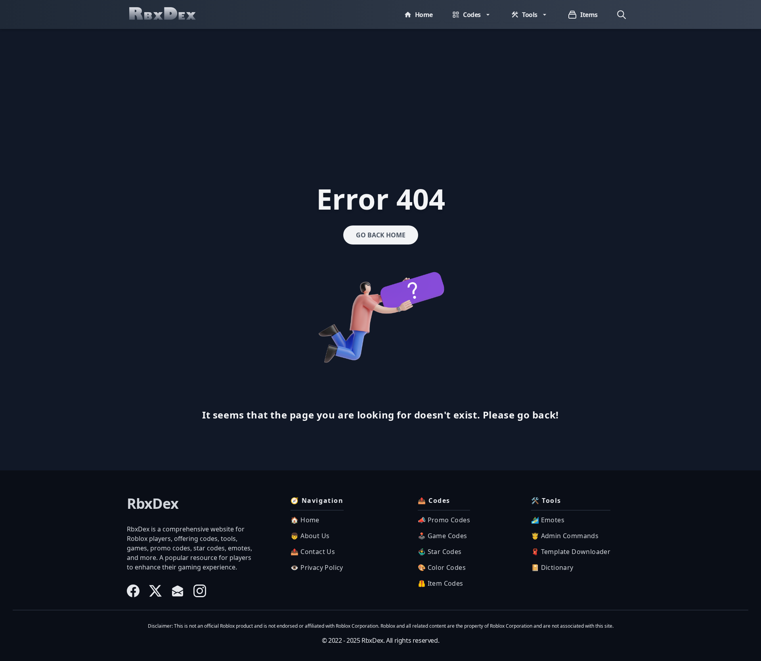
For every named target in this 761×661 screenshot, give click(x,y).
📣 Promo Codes (444, 520)
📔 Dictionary (552, 567)
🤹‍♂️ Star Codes (440, 551)
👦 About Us (310, 535)
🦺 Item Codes (440, 583)
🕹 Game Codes (442, 535)
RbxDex (152, 504)
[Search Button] (621, 15)
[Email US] (177, 591)
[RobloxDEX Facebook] (133, 591)
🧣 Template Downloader (570, 551)
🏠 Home (305, 520)
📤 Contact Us (313, 551)
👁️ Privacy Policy (317, 567)
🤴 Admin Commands (564, 535)
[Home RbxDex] (170, 14)
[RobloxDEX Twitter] (155, 591)
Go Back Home (380, 235)
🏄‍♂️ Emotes (547, 520)
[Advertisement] (380, 88)
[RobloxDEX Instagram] (199, 591)
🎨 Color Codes (442, 567)
